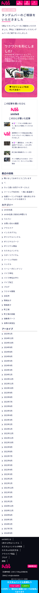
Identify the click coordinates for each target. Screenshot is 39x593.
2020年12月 (8, 505)
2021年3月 (8, 496)
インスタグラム (10, 232)
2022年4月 (8, 469)
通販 (3, 561)
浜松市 (6, 296)
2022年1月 (8, 483)
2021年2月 (8, 501)
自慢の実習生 (9, 323)
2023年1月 (8, 429)
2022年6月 (8, 460)
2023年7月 (8, 401)
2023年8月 (8, 397)
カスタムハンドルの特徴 (12, 546)
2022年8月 (8, 451)
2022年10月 (8, 442)
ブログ (6, 286)
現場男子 (7, 305)
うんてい (7, 218)
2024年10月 (8, 342)
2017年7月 (8, 528)
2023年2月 (8, 424)
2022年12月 (8, 433)
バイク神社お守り (11, 277)
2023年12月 (8, 379)
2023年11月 (8, 383)
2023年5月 (8, 410)
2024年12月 (8, 338)
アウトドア (8, 227)
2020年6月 (8, 515)
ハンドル (7, 264)
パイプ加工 (8, 282)
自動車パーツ (9, 318)
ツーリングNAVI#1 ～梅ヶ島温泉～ (19, 191)
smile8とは (6, 539)
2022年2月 (8, 478)
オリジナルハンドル (12, 237)
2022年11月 (8, 438)
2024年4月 (8, 365)
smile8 (15, 114)
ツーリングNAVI (10, 259)
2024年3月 (8, 370)
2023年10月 (8, 388)
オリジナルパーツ (11, 241)
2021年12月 (8, 487)
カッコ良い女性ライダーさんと (17, 187)
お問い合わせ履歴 (8, 10)
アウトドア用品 (8, 553)
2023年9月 (8, 392)
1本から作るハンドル (10, 542)
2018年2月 (8, 524)
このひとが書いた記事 (19, 118)
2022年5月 (8, 465)
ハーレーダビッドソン (13, 268)
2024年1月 (8, 374)
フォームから (15, 586)
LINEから (26, 586)
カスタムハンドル (11, 250)
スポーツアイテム (11, 255)
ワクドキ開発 (9, 291)
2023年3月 (8, 419)
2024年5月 (8, 360)
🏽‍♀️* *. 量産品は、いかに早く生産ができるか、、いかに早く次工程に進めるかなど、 (22, 145)
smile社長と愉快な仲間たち (15, 214)
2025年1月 (8, 333)
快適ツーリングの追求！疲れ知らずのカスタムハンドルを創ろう (19, 197)
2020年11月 (8, 510)
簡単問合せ (32, 566)
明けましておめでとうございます (17, 178)
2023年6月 (8, 406)
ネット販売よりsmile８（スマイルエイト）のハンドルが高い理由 (22, 161)
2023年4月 (8, 415)
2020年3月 (8, 519)
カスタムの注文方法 (10, 550)
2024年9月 (8, 347)
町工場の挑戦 (9, 314)
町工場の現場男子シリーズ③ (21, 152)
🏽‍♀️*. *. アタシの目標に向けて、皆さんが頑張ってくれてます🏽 (22, 125)
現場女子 (7, 300)
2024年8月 (8, 351)
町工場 (6, 309)
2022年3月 (8, 474)
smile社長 (8, 209)
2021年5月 (8, 492)
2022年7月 (8, 456)
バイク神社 (8, 273)
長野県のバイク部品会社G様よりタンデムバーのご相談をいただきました (22, 135)
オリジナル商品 (10, 246)
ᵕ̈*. (5, 182)
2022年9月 (8, 447)
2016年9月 (8, 533)
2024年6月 (8, 356)
